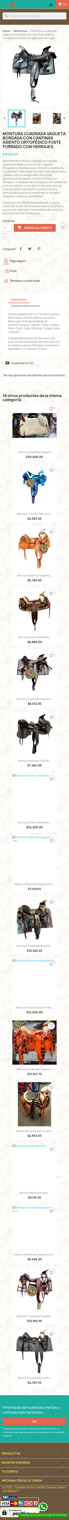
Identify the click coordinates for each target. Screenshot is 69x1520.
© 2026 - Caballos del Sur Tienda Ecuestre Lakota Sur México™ (34, 1489)
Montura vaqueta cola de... (34, 760)
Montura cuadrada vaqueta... (34, 699)
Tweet (29, 248)
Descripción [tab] (19, 299)
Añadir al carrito (35, 228)
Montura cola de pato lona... (34, 513)
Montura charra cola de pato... (34, 1007)
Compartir (20, 248)
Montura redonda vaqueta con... (34, 884)
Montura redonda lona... (34, 1192)
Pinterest (38, 248)
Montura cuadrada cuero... (34, 1377)
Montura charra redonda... (34, 637)
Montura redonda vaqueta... (34, 575)
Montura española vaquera (34, 452)
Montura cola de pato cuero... (34, 1131)
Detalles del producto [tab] (25, 306)
